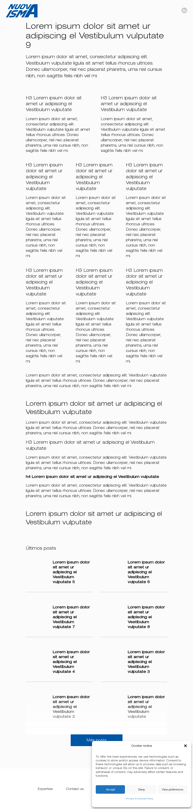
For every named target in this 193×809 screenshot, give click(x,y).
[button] (185, 746)
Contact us (75, 789)
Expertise (45, 789)
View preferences (172, 789)
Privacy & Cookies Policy (139, 798)
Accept (110, 789)
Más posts (96, 740)
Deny (141, 789)
